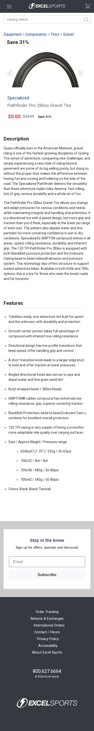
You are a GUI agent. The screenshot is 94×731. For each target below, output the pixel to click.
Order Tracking (47, 612)
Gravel (68, 34)
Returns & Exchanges (47, 619)
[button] (10, 73)
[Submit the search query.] (86, 19)
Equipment (12, 34)
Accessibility (48, 646)
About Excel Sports (47, 652)
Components (36, 34)
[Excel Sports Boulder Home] (47, 6)
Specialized (18, 98)
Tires (55, 34)
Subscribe (47, 575)
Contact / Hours (47, 632)
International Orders (49, 625)
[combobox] (47, 19)
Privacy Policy (48, 639)
